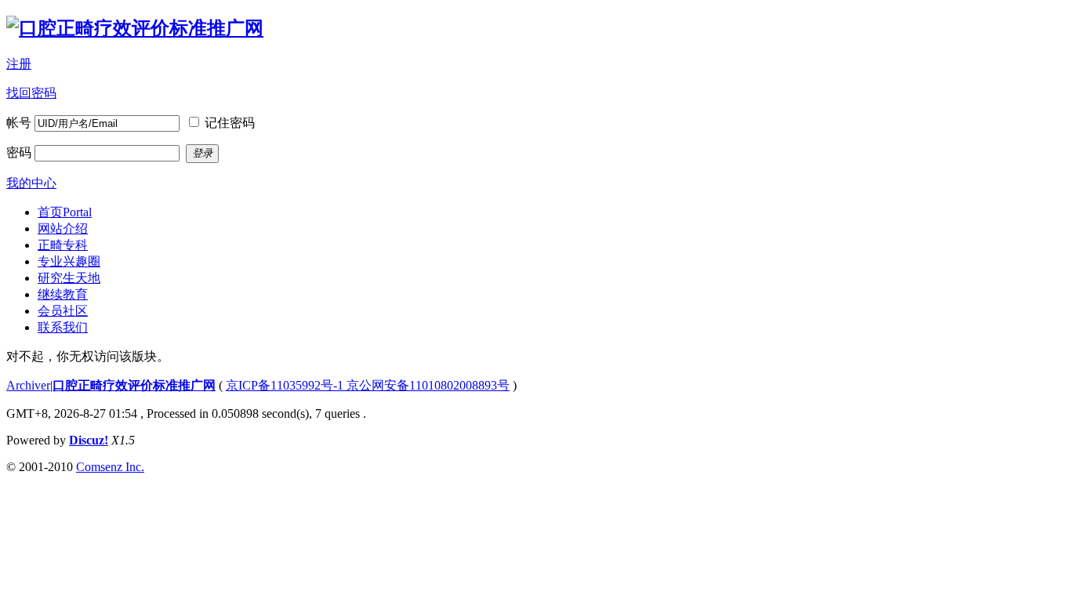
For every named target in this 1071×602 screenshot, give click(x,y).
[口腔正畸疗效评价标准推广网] (134, 28)
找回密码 (31, 93)
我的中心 (31, 183)
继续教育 (63, 294)
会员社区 (63, 310)
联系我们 (63, 327)
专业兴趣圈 (69, 261)
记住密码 (230, 122)
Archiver (28, 385)
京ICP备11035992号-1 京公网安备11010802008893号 (368, 385)
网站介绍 (63, 228)
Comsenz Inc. (110, 466)
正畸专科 (63, 245)
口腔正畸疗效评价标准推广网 (134, 385)
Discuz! (88, 440)
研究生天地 (69, 278)
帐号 (18, 122)
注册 (18, 64)
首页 (65, 212)
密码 (18, 152)
